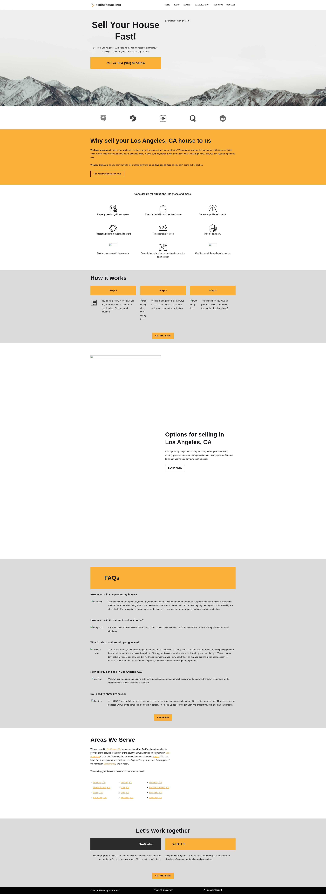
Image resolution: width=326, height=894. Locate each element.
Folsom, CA (126, 782)
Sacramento (109, 764)
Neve (92, 890)
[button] (179, 4)
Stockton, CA (155, 797)
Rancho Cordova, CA (159, 787)
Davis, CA (98, 792)
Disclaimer (167, 890)
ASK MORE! (163, 717)
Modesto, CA (127, 797)
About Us (218, 5)
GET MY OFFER (163, 336)
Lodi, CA (125, 792)
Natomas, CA (155, 782)
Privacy (157, 890)
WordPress (114, 890)
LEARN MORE (175, 468)
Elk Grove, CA (113, 749)
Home (167, 5)
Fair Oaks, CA (100, 797)
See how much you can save (107, 174)
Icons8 (218, 890)
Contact (230, 5)
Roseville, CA (155, 792)
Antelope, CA (99, 782)
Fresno (156, 756)
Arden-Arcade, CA (101, 787)
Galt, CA (125, 787)
